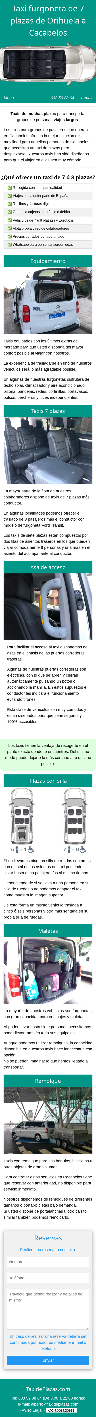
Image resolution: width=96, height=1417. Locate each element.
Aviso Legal (32, 1410)
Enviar (48, 1360)
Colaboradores (61, 1410)
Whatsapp (21, 244)
